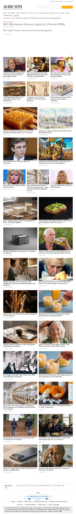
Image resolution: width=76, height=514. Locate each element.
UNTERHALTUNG (43, 13)
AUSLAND (61, 13)
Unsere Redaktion (30, 504)
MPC (4, 22)
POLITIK (31, 13)
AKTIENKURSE (11, 13)
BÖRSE (18, 13)
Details (50, 511)
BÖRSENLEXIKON (58, 1)
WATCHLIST (70, 1)
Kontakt (19, 501)
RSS (65, 1)
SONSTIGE (16, 15)
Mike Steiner (42, 504)
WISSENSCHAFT (53, 13)
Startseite (18, 18)
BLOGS (51, 1)
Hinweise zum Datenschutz (58, 501)
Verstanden (56, 511)
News (13, 501)
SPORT (36, 13)
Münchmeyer (10, 22)
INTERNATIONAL (8, 15)
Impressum (27, 501)
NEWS (5, 13)
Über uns (20, 504)
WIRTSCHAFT (24, 13)
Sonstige (24, 18)
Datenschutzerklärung (40, 501)
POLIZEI (67, 13)
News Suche (66, 7)
